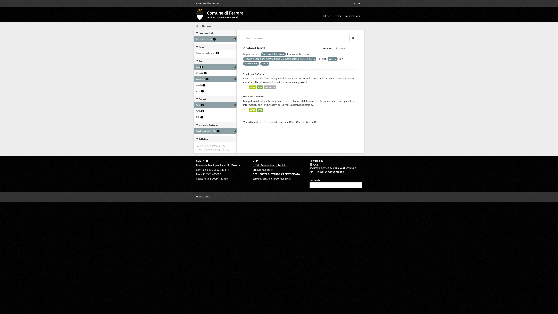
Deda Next (339, 168)
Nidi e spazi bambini (253, 96)
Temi (338, 16)
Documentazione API (307, 122)
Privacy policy (203, 196)
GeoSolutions (336, 172)
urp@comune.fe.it (263, 170)
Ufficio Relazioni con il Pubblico (270, 165)
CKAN (314, 164)
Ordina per (327, 48)
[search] (353, 38)
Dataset (326, 16)
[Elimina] (283, 54)
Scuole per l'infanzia (253, 74)
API (290, 122)
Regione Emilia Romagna (207, 3)
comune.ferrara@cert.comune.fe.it (272, 179)
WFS (260, 87)
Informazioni (352, 16)
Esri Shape (270, 87)
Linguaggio (315, 180)
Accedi (357, 3)
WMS (252, 87)
